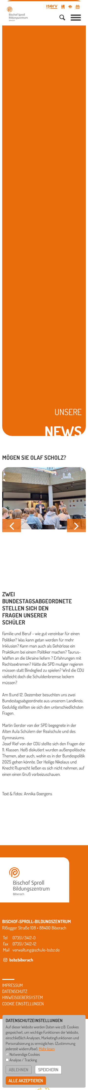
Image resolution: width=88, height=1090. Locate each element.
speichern (48, 1069)
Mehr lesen (47, 1048)
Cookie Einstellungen (23, 1003)
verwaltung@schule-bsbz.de (36, 949)
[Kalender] (77, 7)
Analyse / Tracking (23, 1059)
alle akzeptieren (26, 1080)
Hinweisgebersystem (22, 997)
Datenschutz (14, 991)
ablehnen (18, 1069)
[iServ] (52, 7)
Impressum (12, 985)
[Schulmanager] (70, 7)
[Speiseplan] (63, 7)
